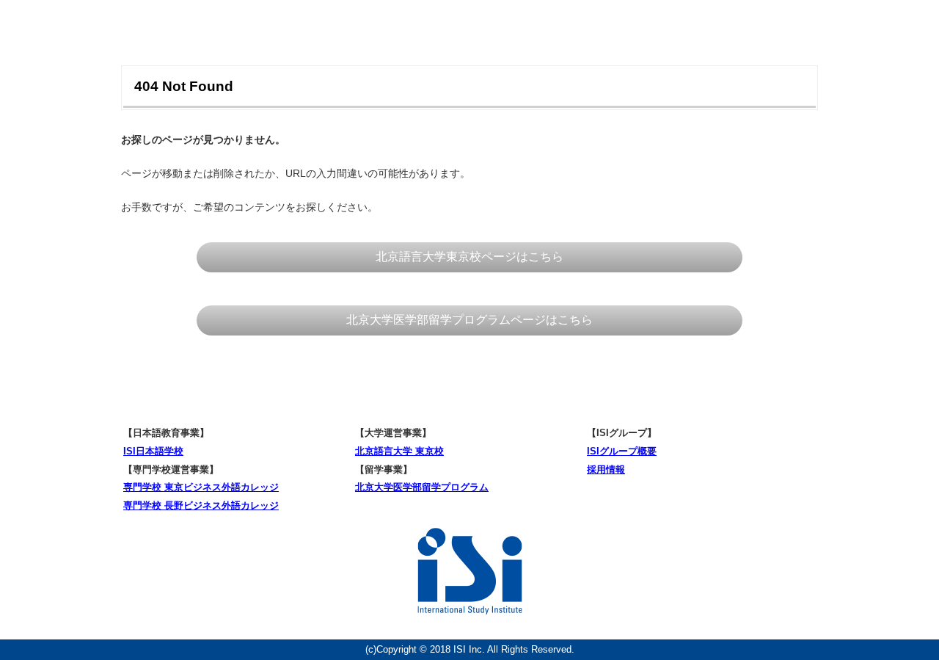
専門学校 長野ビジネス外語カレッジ (201, 505)
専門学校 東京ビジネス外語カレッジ (201, 487)
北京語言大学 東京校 (399, 451)
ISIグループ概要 (622, 451)
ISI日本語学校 (153, 451)
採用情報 (606, 469)
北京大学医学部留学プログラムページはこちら (469, 319)
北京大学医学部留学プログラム (422, 487)
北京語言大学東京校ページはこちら (469, 256)
